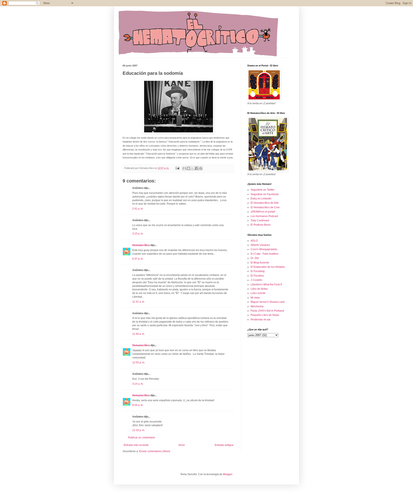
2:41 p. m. (137, 208)
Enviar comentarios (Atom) (154, 451)
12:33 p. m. (138, 430)
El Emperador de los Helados (268, 266)
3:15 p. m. (137, 233)
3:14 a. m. (137, 383)
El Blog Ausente (260, 262)
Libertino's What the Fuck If (266, 284)
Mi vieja (255, 297)
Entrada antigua (224, 445)
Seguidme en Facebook (265, 194)
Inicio (182, 445)
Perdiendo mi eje (261, 319)
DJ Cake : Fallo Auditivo (264, 253)
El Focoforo (257, 275)
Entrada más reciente (136, 445)
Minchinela (257, 306)
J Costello (256, 280)
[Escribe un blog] (188, 168)
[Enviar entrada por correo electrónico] (177, 168)
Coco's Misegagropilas (264, 249)
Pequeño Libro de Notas (265, 315)
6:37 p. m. (137, 258)
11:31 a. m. (138, 301)
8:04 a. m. (137, 405)
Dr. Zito (255, 258)
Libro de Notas (259, 288)
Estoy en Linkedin (261, 198)
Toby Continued (260, 220)
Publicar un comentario (141, 437)
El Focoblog (258, 271)
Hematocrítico (141, 245)
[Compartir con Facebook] (196, 168)
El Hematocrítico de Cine (265, 207)
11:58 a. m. (138, 333)
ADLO (254, 240)
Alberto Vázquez (260, 244)
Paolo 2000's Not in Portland (267, 310)
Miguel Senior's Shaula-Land (268, 301)
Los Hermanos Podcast (264, 216)
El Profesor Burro (261, 224)
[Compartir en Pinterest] (201, 168)
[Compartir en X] (192, 168)
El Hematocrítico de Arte (265, 202)
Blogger (227, 474)
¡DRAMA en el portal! (263, 211)
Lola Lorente (258, 293)
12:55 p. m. (138, 362)
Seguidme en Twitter (262, 189)
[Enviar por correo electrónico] (184, 168)
